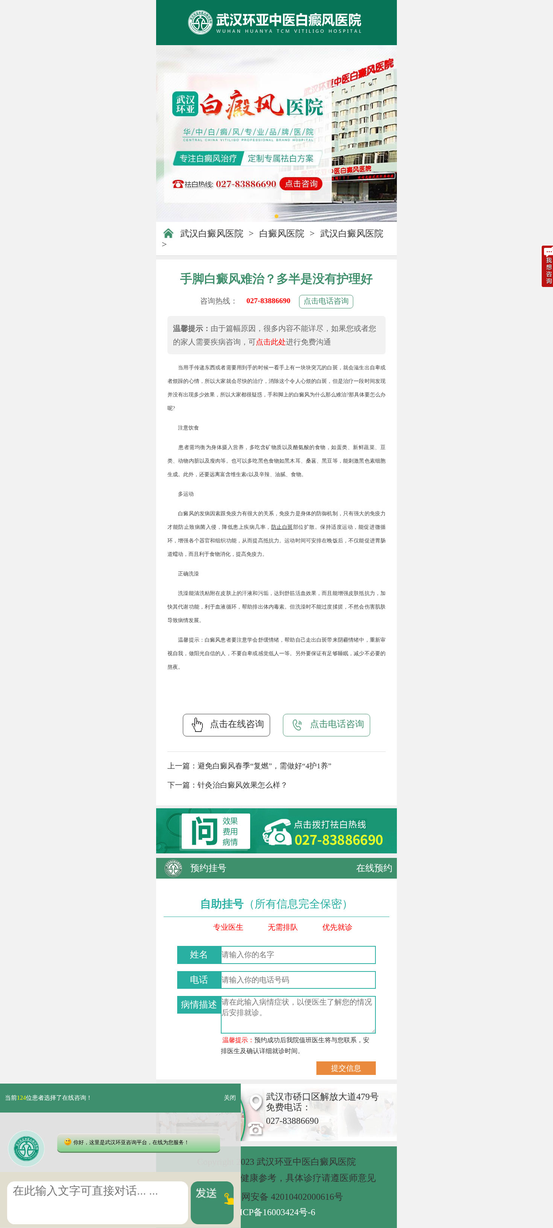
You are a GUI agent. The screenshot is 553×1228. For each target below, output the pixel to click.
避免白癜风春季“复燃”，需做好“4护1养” (264, 766)
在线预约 (374, 868)
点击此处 (271, 342)
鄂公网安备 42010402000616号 (283, 1197)
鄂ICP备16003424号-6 (273, 1212)
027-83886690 (268, 300)
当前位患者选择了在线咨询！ (48, 1098)
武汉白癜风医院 (211, 233)
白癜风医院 (281, 233)
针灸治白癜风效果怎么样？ (243, 785)
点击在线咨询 (237, 724)
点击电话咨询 (326, 301)
